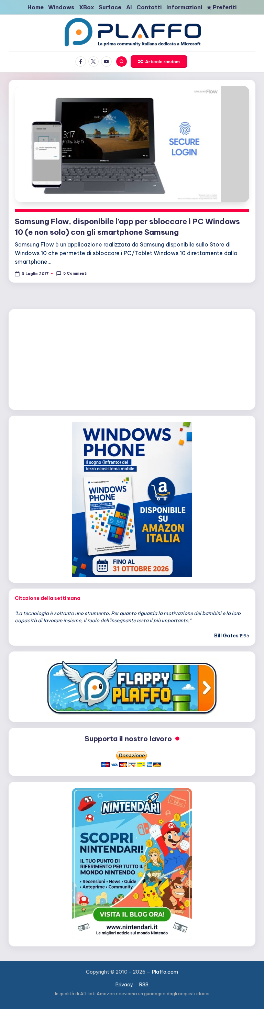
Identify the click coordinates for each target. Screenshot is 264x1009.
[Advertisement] (132, 358)
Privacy (124, 984)
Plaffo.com (165, 972)
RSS (143, 984)
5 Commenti (75, 273)
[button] (159, 61)
